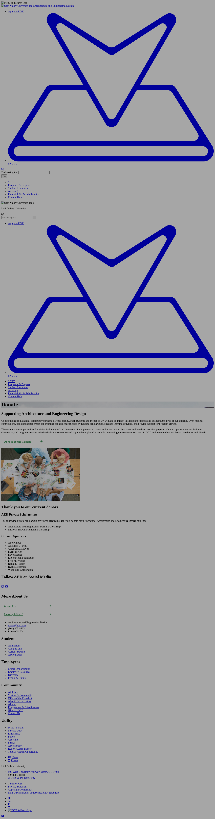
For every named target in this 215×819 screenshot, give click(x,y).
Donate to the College (17, 441)
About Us (10, 606)
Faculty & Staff (13, 614)
